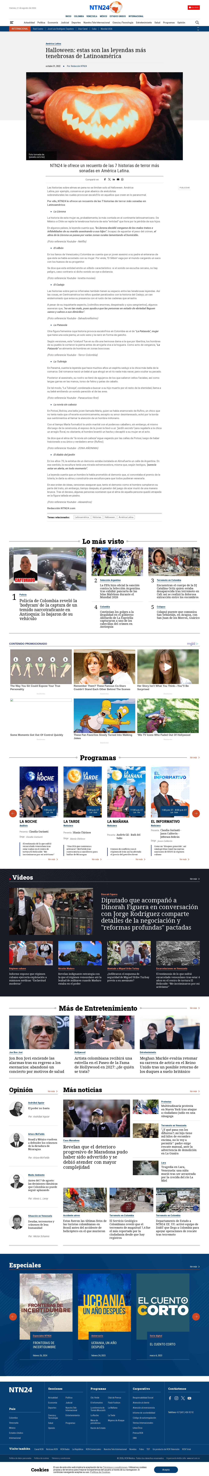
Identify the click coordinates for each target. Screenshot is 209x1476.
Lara (163, 1162)
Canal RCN (38, 1449)
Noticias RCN (52, 1449)
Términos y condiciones (61, 1458)
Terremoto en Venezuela (173, 1125)
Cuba (94, 29)
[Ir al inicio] (25, 1394)
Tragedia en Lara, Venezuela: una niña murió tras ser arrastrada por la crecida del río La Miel (178, 1173)
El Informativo (165, 821)
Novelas (132, 1449)
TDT (148, 1449)
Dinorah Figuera (109, 894)
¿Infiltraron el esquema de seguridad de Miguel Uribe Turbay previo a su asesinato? (128, 977)
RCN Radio (65, 1449)
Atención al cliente (141, 1402)
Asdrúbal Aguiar (36, 1102)
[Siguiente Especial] (196, 1317)
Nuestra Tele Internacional (97, 22)
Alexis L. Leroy (40, 1198)
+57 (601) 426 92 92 (185, 1412)
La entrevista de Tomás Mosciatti (98, 1409)
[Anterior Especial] (13, 1317)
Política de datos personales (20, 1458)
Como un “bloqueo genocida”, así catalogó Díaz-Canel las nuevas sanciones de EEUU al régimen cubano (170, 850)
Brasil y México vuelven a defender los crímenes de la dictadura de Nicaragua (42, 1144)
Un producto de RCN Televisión (166, 1449)
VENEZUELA (91, 16)
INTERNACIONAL (136, 16)
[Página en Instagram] (176, 1398)
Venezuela (13, 1423)
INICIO (68, 16)
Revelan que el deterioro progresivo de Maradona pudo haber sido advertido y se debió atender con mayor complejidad (95, 1157)
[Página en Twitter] (183, 1398)
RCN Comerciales (93, 1449)
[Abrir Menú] (11, 23)
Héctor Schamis (41, 1236)
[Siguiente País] (198, 30)
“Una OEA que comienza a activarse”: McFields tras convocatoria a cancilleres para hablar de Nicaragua (82, 850)
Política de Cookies (100, 1472)
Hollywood (80, 1052)
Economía (53, 22)
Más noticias (82, 1090)
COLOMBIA (79, 16)
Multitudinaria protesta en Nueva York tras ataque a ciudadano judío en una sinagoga (179, 1111)
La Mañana (117, 821)
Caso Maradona (71, 1140)
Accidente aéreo (71, 1215)
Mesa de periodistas (96, 1421)
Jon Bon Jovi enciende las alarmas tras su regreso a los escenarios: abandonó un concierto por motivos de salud (36, 1065)
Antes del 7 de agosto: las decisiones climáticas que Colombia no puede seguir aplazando (43, 1185)
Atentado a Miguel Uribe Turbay (123, 968)
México (12, 1428)
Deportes (76, 22)
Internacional (15, 1438)
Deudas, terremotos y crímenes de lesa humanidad (41, 1225)
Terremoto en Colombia (169, 580)
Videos (22, 877)
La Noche (28, 821)
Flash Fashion (114, 1402)
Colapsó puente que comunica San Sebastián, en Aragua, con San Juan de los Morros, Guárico (178, 614)
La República (77, 1449)
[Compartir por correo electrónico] (118, 179)
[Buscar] (197, 23)
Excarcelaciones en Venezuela (171, 968)
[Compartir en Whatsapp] (122, 179)
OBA (135, 1438)
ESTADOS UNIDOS (118, 16)
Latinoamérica (82, 517)
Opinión (181, 22)
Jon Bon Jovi (15, 1052)
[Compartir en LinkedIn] (114, 179)
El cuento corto (162, 1344)
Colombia (105, 606)
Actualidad (29, 22)
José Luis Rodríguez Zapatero (61, 29)
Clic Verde (95, 1397)
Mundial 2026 (106, 29)
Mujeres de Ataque (116, 1420)
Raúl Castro (38, 29)
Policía (22, 594)
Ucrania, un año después (104, 1345)
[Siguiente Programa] (196, 813)
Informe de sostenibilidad (144, 1413)
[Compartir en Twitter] (109, 179)
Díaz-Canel (83, 29)
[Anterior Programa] (13, 813)
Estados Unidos (16, 1433)
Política (41, 22)
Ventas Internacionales (143, 1423)
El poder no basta (38, 1108)
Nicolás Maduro (66, 968)
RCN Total (186, 1449)
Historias (97, 517)
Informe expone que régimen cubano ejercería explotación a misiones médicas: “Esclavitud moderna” (28, 978)
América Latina (53, 43)
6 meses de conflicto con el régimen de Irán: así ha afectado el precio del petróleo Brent (125, 852)
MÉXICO (103, 16)
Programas (169, 22)
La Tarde (71, 821)
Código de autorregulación (144, 1418)
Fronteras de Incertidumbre (44, 1345)
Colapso (161, 606)
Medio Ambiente (36, 1175)
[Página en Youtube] (189, 1398)
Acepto (166, 1469)
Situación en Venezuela (40, 1216)
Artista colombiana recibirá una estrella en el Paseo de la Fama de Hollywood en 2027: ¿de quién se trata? (104, 1065)
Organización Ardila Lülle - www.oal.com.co (183, 1458)
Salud (157, 22)
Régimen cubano (17, 968)
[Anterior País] (198, 27)
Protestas (166, 1101)
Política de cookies (41, 1458)
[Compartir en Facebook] (105, 179)
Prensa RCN (138, 1433)
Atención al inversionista (144, 1408)
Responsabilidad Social (143, 1397)
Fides (141, 1449)
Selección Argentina (110, 580)
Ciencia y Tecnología (122, 22)
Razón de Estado (98, 1428)
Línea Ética (137, 1428)
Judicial (65, 22)
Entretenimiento (144, 22)
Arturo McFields (36, 1134)
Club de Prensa (114, 1397)
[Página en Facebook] (170, 1398)
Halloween (110, 517)
